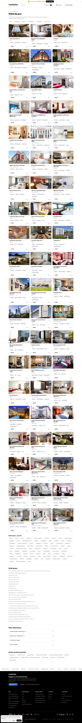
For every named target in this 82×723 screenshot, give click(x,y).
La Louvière (33, 551)
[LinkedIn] (67, 714)
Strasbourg (39, 543)
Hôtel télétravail (61, 657)
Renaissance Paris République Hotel (38, 39)
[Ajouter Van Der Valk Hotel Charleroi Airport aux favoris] (72, 433)
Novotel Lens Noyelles (37, 266)
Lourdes (25, 553)
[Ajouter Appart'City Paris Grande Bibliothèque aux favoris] (28, 102)
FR (11, 714)
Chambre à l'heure (21, 654)
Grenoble (69, 540)
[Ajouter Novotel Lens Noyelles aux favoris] (50, 253)
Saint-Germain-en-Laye (21, 548)
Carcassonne (38, 548)
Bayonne (48, 558)
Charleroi (45, 548)
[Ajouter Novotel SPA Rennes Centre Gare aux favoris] (50, 357)
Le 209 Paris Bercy (57, 89)
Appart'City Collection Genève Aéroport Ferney (60, 498)
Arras (11, 551)
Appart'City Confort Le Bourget (17, 165)
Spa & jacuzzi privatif (13, 657)
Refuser (13, 720)
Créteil (69, 545)
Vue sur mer (47, 21)
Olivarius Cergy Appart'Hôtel (38, 190)
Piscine (24, 21)
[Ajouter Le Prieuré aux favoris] (72, 25)
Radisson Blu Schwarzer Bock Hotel (38, 421)
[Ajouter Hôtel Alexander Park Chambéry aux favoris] (72, 51)
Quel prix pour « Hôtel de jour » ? (31, 636)
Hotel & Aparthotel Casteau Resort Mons (60, 267)
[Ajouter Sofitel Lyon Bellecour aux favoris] (28, 25)
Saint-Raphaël (46, 551)
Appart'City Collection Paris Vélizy (38, 141)
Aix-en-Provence (54, 545)
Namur (32, 553)
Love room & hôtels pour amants (55, 654)
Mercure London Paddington (16, 471)
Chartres (11, 548)
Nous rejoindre (13, 684)
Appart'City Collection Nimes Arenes (60, 141)
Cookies (66, 719)
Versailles (11, 545)
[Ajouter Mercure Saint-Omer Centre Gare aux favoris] (50, 433)
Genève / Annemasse (23, 543)
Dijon (63, 540)
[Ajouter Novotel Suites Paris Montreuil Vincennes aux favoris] (28, 433)
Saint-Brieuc (12, 543)
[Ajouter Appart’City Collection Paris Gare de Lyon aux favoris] (50, 458)
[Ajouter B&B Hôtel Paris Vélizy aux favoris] (72, 177)
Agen (50, 540)
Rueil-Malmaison (13, 558)
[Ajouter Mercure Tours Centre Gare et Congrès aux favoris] (50, 306)
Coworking (16, 21)
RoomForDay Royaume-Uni (14, 699)
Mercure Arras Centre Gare (38, 216)
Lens (60, 548)
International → (12, 707)
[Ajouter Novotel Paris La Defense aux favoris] (28, 306)
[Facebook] (72, 714)
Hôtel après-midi (30, 654)
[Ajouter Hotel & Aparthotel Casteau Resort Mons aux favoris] (72, 253)
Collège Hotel (56, 240)
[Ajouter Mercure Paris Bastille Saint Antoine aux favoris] (28, 332)
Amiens (38, 553)
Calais (11, 553)
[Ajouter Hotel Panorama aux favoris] (72, 203)
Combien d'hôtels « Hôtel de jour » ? (31, 631)
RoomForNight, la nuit (40, 702)
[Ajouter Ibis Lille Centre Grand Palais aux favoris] (28, 127)
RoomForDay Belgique (13, 696)
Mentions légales (45, 719)
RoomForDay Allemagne (14, 701)
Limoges (11, 561)
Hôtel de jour (23, 668)
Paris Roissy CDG (38, 538)
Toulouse (47, 538)
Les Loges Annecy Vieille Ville (16, 63)
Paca (29, 561)
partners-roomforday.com (30, 719)
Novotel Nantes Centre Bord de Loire (17, 90)
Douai (66, 548)
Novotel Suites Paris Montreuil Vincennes (17, 447)
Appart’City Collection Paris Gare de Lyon (38, 472)
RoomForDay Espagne (13, 703)
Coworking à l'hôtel (24, 657)
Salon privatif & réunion (35, 657)
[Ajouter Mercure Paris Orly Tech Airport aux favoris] (28, 510)
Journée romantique (39, 698)
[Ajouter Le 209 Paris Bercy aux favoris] (72, 77)
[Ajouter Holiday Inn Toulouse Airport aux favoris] (72, 306)
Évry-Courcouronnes (21, 561)
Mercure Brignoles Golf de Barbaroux (59, 523)
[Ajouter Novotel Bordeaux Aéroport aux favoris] (50, 152)
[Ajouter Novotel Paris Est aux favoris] (28, 382)
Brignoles (17, 551)
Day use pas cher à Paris (40, 696)
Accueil (10, 11)
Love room (59, 668)
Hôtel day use (12, 654)
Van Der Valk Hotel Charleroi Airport (60, 447)
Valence (19, 556)
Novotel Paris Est (14, 395)
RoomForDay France (13, 694)
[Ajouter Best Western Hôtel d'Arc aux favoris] (28, 227)
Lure (42, 558)
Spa (10, 21)
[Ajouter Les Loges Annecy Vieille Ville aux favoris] (28, 51)
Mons (39, 551)
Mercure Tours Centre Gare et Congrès (39, 320)
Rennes (60, 538)
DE (24, 714)
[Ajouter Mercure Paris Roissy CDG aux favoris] (72, 332)
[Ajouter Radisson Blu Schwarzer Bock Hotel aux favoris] (50, 407)
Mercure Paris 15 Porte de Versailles (59, 421)
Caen (49, 553)
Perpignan (12, 556)
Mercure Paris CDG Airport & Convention (16, 498)
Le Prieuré (55, 38)
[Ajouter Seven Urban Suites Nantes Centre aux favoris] (28, 357)
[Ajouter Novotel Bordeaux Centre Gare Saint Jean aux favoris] (72, 152)
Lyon (17, 538)
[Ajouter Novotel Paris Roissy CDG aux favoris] (72, 458)
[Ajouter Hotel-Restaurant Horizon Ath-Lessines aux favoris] (50, 279)
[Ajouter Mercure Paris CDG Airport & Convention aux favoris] (28, 484)
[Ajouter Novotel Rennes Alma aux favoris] (28, 253)
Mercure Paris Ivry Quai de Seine (39, 395)
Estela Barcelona (57, 292)
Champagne (39, 21)
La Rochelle (56, 553)
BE (15, 714)
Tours (18, 540)
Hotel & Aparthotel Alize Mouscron (15, 293)
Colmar (55, 556)
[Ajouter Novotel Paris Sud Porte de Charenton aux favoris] (72, 382)
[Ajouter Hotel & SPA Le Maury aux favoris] (50, 77)
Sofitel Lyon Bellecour (15, 38)
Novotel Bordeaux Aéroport (38, 165)
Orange (65, 558)
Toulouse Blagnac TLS (27, 540)
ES (28, 714)
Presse (50, 696)
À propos (50, 694)
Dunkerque (64, 551)
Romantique (31, 21)
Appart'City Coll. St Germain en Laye (39, 523)
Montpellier (44, 540)
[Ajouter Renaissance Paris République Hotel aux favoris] (50, 25)
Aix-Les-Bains (53, 548)
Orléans (36, 540)
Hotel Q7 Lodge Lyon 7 (37, 240)
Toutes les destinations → (27, 704)
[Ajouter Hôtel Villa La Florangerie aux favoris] (72, 357)
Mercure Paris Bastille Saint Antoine (16, 345)
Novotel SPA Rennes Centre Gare (38, 371)
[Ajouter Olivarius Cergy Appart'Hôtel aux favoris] (50, 177)
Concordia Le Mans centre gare (17, 216)
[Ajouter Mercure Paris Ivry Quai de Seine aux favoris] (50, 382)
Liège (30, 548)
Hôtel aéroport (45, 657)
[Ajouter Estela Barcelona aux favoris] (72, 279)
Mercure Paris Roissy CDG (59, 345)
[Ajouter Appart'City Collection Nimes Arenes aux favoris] (72, 127)
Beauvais (70, 556)
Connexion (22, 684)
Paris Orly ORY (39, 545)
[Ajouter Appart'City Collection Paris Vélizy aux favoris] (50, 127)
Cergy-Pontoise (68, 538)
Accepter (19, 720)
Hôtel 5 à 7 (67, 654)
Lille (22, 538)
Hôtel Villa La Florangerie (59, 370)
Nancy (39, 556)
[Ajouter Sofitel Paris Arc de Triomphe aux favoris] (50, 51)
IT (32, 714)
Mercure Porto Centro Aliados (17, 420)
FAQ (63, 698)
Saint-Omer (30, 545)
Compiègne (29, 558)
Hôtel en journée (5, 668)
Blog (50, 698)
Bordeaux (29, 538)
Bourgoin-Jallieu (57, 558)
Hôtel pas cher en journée (41, 654)
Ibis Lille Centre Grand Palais (16, 140)
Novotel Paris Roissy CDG (59, 471)
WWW (37, 714)
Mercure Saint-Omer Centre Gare (38, 447)
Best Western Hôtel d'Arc (15, 240)
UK (20, 714)
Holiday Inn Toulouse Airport (60, 319)
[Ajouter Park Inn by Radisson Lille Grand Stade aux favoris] (72, 102)
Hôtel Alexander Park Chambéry (58, 64)
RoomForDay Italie (13, 705)
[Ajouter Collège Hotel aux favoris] (72, 227)
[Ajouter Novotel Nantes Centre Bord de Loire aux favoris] (28, 77)
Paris (11, 538)
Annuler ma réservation (67, 696)
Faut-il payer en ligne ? (31, 640)
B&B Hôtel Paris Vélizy (58, 190)
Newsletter (64, 702)
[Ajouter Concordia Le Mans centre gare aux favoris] (28, 203)
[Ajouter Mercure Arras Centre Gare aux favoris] (50, 203)
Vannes (26, 556)
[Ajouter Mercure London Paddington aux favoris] (28, 458)
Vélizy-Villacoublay (21, 545)
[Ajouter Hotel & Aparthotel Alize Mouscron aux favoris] (28, 279)
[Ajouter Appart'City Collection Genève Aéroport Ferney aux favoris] (72, 484)
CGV (50, 719)
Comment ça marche (66, 700)
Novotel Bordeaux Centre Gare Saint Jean (60, 166)
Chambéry (32, 556)
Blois (46, 545)
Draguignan (18, 553)
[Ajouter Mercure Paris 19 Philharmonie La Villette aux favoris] (50, 102)
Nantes (54, 538)
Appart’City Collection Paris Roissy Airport (38, 498)
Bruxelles (11, 540)
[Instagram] (70, 714)
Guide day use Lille (39, 694)
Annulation (54, 719)
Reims (32, 543)
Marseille (56, 540)
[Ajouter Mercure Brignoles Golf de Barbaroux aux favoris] (72, 510)
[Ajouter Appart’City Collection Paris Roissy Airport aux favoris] (50, 484)
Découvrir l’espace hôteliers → (33, 684)
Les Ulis (36, 558)
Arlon (44, 553)
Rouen (52, 543)
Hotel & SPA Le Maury (37, 89)
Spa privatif (66, 668)
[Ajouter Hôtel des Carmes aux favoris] (50, 332)
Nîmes (63, 553)
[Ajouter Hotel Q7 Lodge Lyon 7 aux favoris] (50, 227)
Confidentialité (59, 719)
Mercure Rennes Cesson (15, 190)
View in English (50, 1)
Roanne (46, 543)
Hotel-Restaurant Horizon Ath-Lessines (39, 293)
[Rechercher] (51, 5)
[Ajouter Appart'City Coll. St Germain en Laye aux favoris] (50, 510)
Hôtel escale (52, 657)
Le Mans (62, 545)
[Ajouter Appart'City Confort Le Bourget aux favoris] (28, 152)
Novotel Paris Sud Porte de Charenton (59, 396)
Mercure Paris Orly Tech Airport (17, 522)
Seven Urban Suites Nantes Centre (16, 371)
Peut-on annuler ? (31, 644)
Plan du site (71, 719)
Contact (63, 694)
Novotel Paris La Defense (16, 319)
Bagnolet (67, 543)
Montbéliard (62, 556)
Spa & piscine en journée (40, 700)
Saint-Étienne (59, 543)
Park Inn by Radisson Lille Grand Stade (60, 115)
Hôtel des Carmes (36, 345)
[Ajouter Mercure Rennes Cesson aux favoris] (28, 177)
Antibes (22, 558)
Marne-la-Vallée (47, 556)
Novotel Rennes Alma (15, 266)
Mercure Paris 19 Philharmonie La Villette (39, 115)
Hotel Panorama (57, 216)
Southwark (25, 551)
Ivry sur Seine (56, 551)
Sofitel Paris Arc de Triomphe (38, 63)
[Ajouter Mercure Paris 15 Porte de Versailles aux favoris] (72, 407)
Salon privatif (73, 668)
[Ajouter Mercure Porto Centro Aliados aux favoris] (28, 407)
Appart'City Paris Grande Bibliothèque (16, 115)
